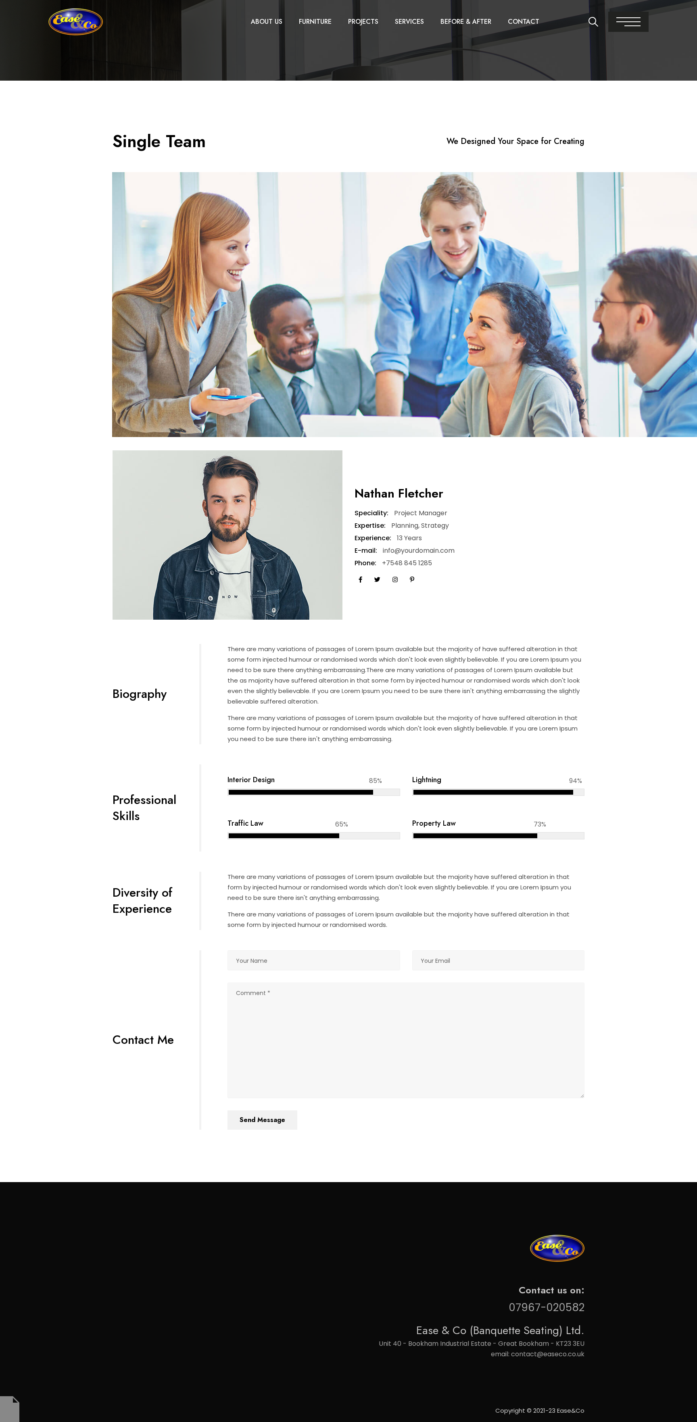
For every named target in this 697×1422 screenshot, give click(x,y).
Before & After (465, 21)
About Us (266, 21)
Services (409, 21)
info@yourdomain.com (419, 550)
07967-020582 (546, 1307)
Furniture (315, 21)
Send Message (262, 1119)
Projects (363, 21)
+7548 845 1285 (407, 563)
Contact (523, 21)
